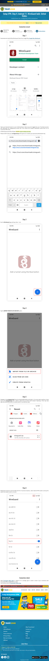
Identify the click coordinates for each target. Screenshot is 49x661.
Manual (28, 638)
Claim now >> (37, 1)
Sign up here (38, 23)
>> (20, 5)
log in (27, 23)
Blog (27, 633)
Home (5, 627)
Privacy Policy (6, 636)
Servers (5, 631)
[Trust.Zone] (8, 9)
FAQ (27, 636)
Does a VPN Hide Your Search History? (10, 648)
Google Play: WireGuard (34, 38)
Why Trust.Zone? (30, 627)
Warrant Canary (7, 638)
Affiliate (5, 640)
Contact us (28, 629)
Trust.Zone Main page (8, 580)
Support (28, 631)
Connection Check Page (15, 583)
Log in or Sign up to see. (25, 131)
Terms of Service (7, 633)
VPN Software (7, 629)
